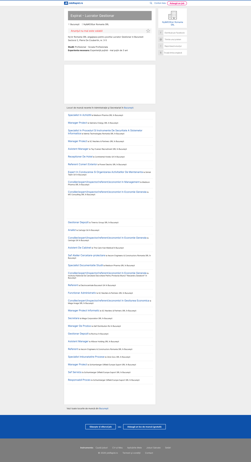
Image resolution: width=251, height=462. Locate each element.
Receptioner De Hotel (80, 156)
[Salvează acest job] (148, 31)
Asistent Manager (78, 148)
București (74, 24)
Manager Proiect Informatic (83, 310)
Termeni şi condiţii (131, 453)
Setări (168, 447)
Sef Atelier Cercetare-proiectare (86, 255)
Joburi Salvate (153, 447)
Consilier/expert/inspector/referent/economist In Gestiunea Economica (108, 300)
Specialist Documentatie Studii (85, 265)
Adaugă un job (177, 3)
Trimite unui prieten (170, 39)
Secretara (73, 318)
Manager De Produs (79, 325)
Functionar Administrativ (82, 292)
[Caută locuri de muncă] (151, 3)
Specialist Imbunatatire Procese (86, 356)
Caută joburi (102, 447)
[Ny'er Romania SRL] (172, 15)
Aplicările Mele (134, 447)
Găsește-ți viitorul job (101, 426)
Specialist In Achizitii (79, 115)
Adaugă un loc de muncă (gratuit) (144, 426)
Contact (149, 453)
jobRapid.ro (112, 453)
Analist (72, 230)
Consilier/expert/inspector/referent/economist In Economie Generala (107, 191)
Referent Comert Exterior (82, 164)
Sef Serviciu (75, 372)
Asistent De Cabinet (79, 247)
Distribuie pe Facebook (172, 32)
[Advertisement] (109, 84)
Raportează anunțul (171, 46)
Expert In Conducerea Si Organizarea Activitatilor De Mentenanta (105, 172)
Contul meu (160, 3)
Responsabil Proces (79, 379)
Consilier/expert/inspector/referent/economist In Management (104, 181)
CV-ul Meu (117, 447)
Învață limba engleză (171, 52)
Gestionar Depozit (78, 222)
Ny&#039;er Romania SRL (172, 23)
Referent (73, 285)
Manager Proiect (77, 122)
